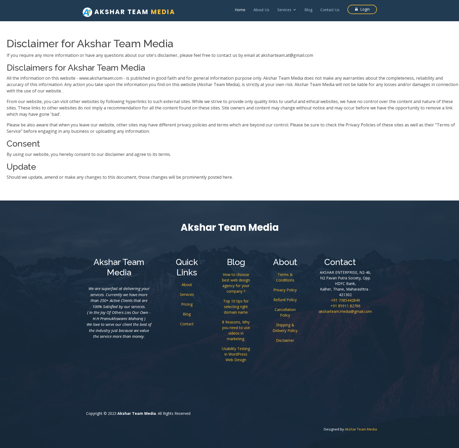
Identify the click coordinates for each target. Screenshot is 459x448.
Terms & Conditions (285, 277)
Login (365, 9)
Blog (308, 9)
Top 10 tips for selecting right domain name (236, 306)
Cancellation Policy (285, 312)
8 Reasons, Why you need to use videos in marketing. (236, 330)
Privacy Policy (285, 289)
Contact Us (329, 9)
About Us (261, 9)
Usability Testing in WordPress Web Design (236, 354)
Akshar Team (133, 11)
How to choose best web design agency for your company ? (236, 283)
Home (240, 9)
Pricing (187, 304)
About (187, 284)
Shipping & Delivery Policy (285, 327)
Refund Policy (285, 299)
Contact (187, 323)
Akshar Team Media (361, 429)
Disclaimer (285, 340)
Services (187, 294)
